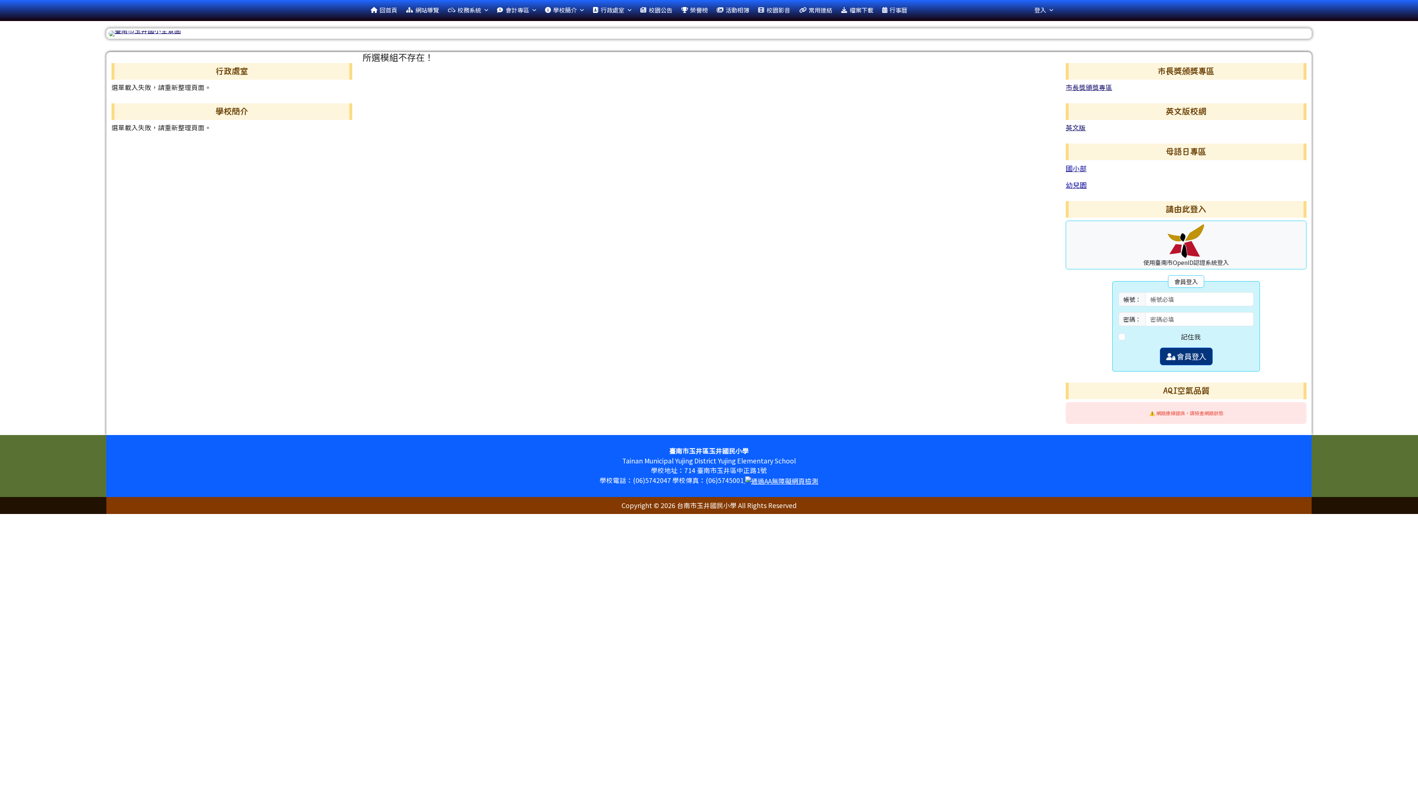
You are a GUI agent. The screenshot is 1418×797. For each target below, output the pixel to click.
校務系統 (469, 10)
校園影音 (778, 10)
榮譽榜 (699, 10)
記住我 (1191, 336)
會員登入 (1190, 356)
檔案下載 (861, 10)
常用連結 (820, 10)
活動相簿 (737, 10)
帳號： (1132, 299)
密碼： (1132, 319)
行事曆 (898, 10)
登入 (1040, 10)
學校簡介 (565, 10)
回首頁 (388, 10)
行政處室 (612, 10)
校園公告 (660, 10)
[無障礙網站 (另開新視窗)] (781, 480)
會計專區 (517, 10)
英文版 (1076, 127)
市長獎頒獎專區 (1089, 87)
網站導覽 (427, 10)
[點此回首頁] (709, 34)
